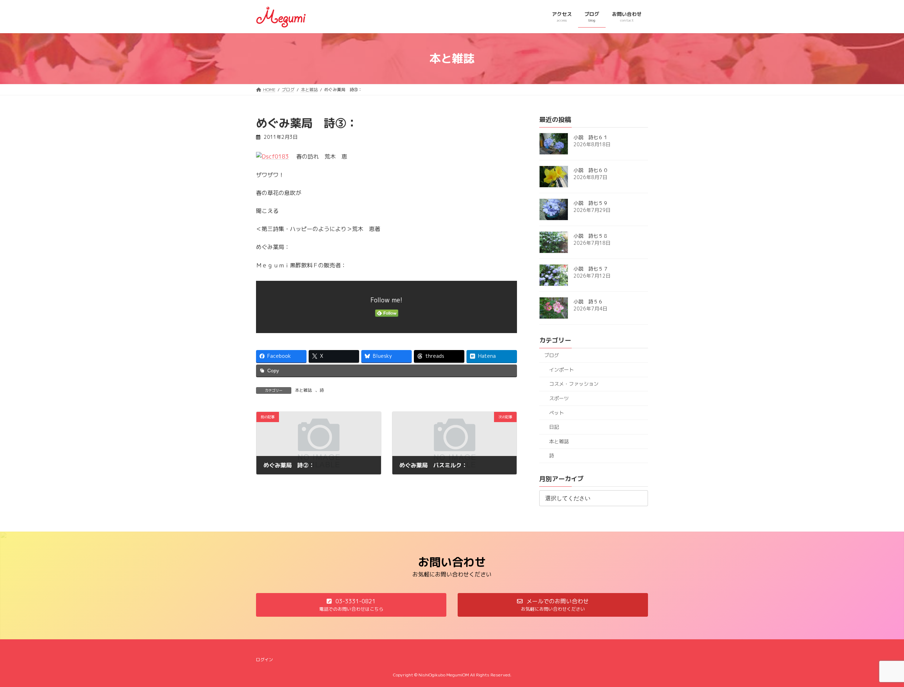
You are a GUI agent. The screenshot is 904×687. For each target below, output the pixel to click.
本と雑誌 (303, 390)
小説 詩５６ (588, 301)
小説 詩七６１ (590, 137)
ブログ (551, 355)
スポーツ (559, 398)
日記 (554, 427)
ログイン (264, 660)
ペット (556, 412)
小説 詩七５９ (590, 203)
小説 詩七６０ (590, 170)
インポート (561, 369)
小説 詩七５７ (590, 268)
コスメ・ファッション (574, 383)
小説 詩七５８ (590, 235)
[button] (351, 605)
